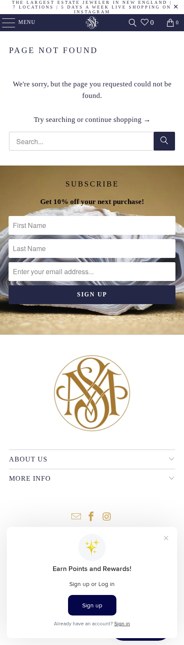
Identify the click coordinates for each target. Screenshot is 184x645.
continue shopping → (118, 119)
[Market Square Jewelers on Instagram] (107, 517)
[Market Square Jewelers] (92, 22)
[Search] (133, 22)
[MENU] (4, 22)
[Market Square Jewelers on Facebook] (91, 517)
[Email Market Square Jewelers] (76, 517)
